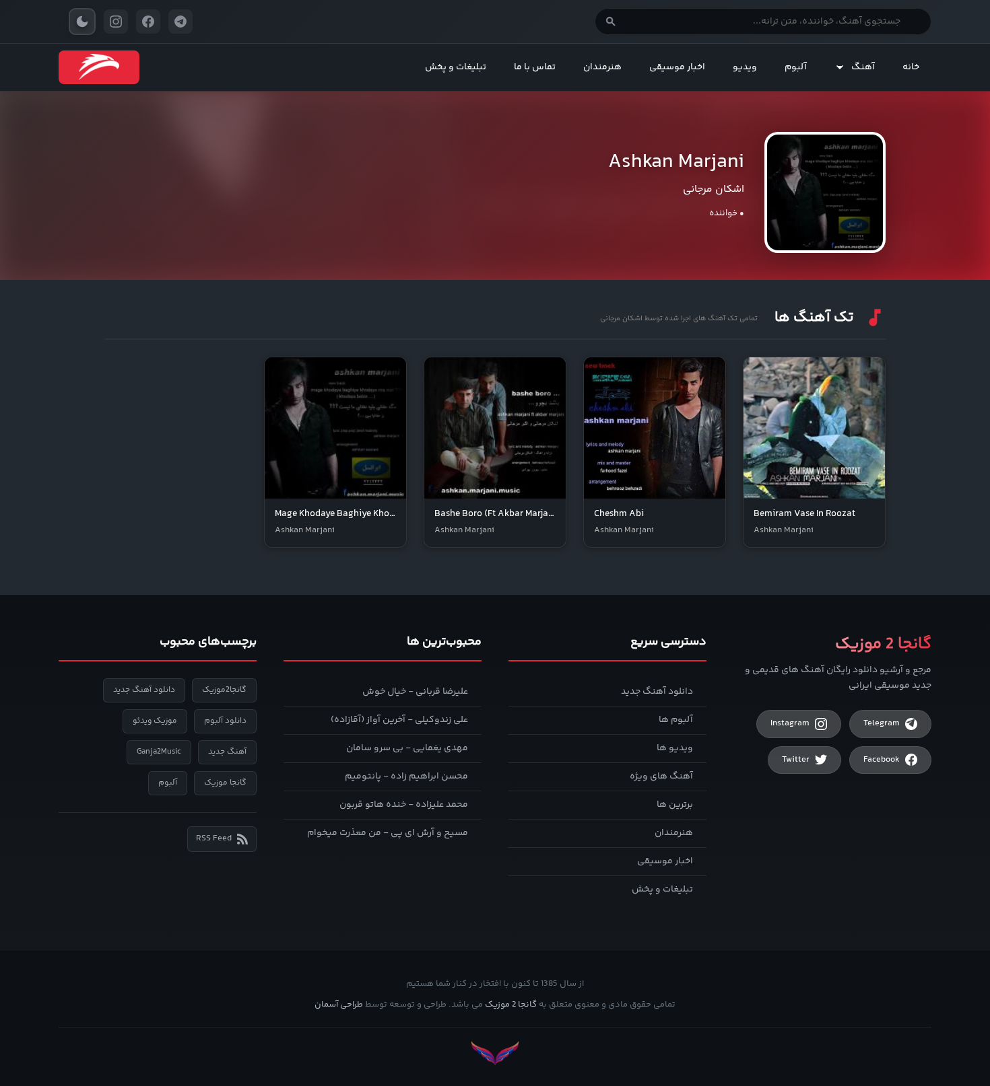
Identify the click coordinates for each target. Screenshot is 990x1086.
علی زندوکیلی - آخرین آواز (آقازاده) (399, 720)
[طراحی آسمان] (495, 1053)
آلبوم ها (676, 720)
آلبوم (796, 67)
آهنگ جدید (227, 752)
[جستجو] (611, 21)
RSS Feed (214, 838)
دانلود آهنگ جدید (657, 691)
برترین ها (675, 804)
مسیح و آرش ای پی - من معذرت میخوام (387, 833)
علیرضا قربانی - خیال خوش (415, 691)
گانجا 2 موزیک (511, 1004)
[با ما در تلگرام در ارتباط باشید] (180, 21)
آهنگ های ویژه (661, 776)
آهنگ (863, 67)
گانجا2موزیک (224, 690)
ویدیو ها (675, 748)
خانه (910, 67)
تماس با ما (535, 67)
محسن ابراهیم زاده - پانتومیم (406, 776)
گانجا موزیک (225, 782)
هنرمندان (602, 67)
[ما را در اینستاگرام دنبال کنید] (116, 21)
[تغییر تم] (82, 21)
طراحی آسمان (339, 1004)
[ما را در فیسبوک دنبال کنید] (148, 21)
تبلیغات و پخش (455, 67)
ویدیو (745, 67)
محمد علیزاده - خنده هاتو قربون (403, 804)
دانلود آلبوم (225, 721)
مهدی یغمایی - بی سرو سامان (407, 748)
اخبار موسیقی (677, 67)
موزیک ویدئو (155, 721)
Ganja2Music (159, 752)
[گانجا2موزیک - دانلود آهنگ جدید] (99, 67)
